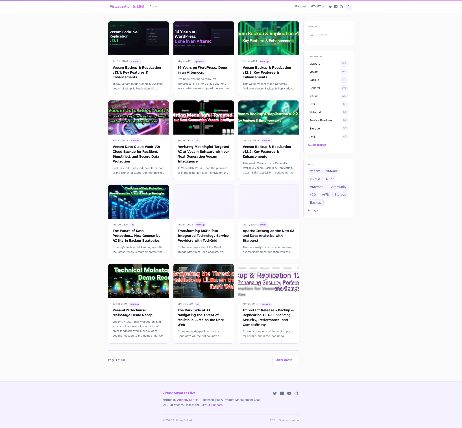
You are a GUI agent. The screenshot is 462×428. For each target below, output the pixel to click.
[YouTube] (289, 393)
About (154, 6)
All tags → (315, 210)
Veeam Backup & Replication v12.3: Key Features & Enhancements (267, 72)
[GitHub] (341, 6)
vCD (313, 195)
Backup (315, 203)
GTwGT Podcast (211, 405)
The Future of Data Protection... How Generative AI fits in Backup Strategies (136, 236)
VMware (332, 171)
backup (135, 61)
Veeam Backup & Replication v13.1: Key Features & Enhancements (137, 72)
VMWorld (317, 187)
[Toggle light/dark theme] (349, 7)
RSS (272, 420)
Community (338, 187)
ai (197, 140)
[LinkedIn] (336, 6)
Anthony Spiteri (187, 399)
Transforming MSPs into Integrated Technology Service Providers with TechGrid (203, 236)
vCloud (315, 179)
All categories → (319, 145)
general (199, 61)
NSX (329, 179)
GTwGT (316, 6)
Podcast (300, 6)
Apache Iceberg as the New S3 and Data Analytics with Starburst (268, 236)
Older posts (284, 360)
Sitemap (283, 420)
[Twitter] (330, 6)
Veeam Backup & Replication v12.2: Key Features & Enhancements (267, 152)
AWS (325, 195)
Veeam (315, 171)
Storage (340, 195)
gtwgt (263, 224)
